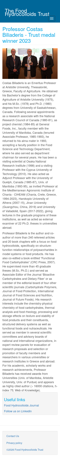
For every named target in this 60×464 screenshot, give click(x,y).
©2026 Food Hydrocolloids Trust (24, 449)
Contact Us (12, 436)
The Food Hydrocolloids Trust (27, 10)
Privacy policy (14, 443)
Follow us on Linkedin (18, 411)
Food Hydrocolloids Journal (21, 405)
